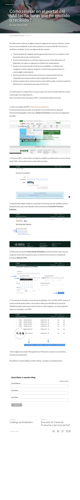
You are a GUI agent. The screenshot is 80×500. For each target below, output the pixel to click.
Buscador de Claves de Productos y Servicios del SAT (55, 423)
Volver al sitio (9, 4)
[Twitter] (58, 431)
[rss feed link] (70, 431)
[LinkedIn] (63, 431)
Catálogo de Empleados (21, 422)
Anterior (13, 419)
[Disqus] (40, 465)
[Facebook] (54, 431)
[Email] (67, 431)
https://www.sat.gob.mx (39, 107)
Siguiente (43, 419)
